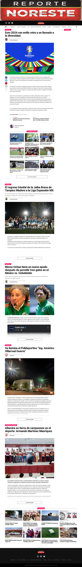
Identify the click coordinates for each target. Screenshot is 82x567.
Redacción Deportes (14, 40)
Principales (13, 26)
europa (25, 114)
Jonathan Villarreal (13, 199)
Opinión (49, 26)
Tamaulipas (64, 26)
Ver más (69, 26)
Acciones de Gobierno (21, 26)
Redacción (12, 355)
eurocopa (21, 114)
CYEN (28, 26)
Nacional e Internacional (36, 26)
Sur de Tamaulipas (56, 26)
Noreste (44, 26)
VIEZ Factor (40, 565)
